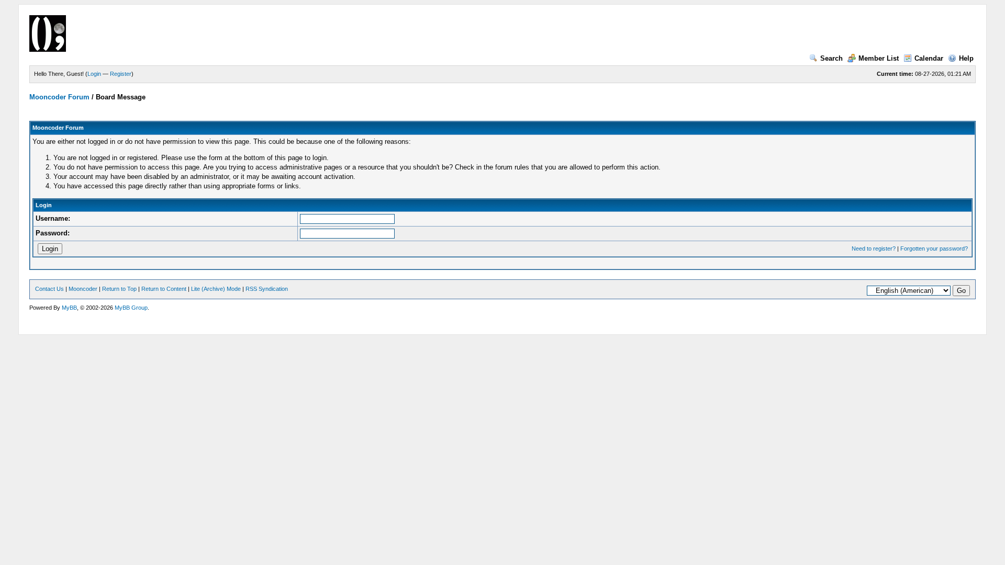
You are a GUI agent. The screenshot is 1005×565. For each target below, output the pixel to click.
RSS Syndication (266, 289)
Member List (878, 58)
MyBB (69, 307)
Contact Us (49, 289)
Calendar (928, 58)
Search (831, 58)
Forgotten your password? (934, 248)
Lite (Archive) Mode (216, 289)
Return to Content (163, 289)
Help (966, 58)
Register (120, 74)
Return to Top (119, 289)
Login (94, 74)
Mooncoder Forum (59, 97)
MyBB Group (131, 307)
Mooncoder (83, 289)
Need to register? (874, 248)
